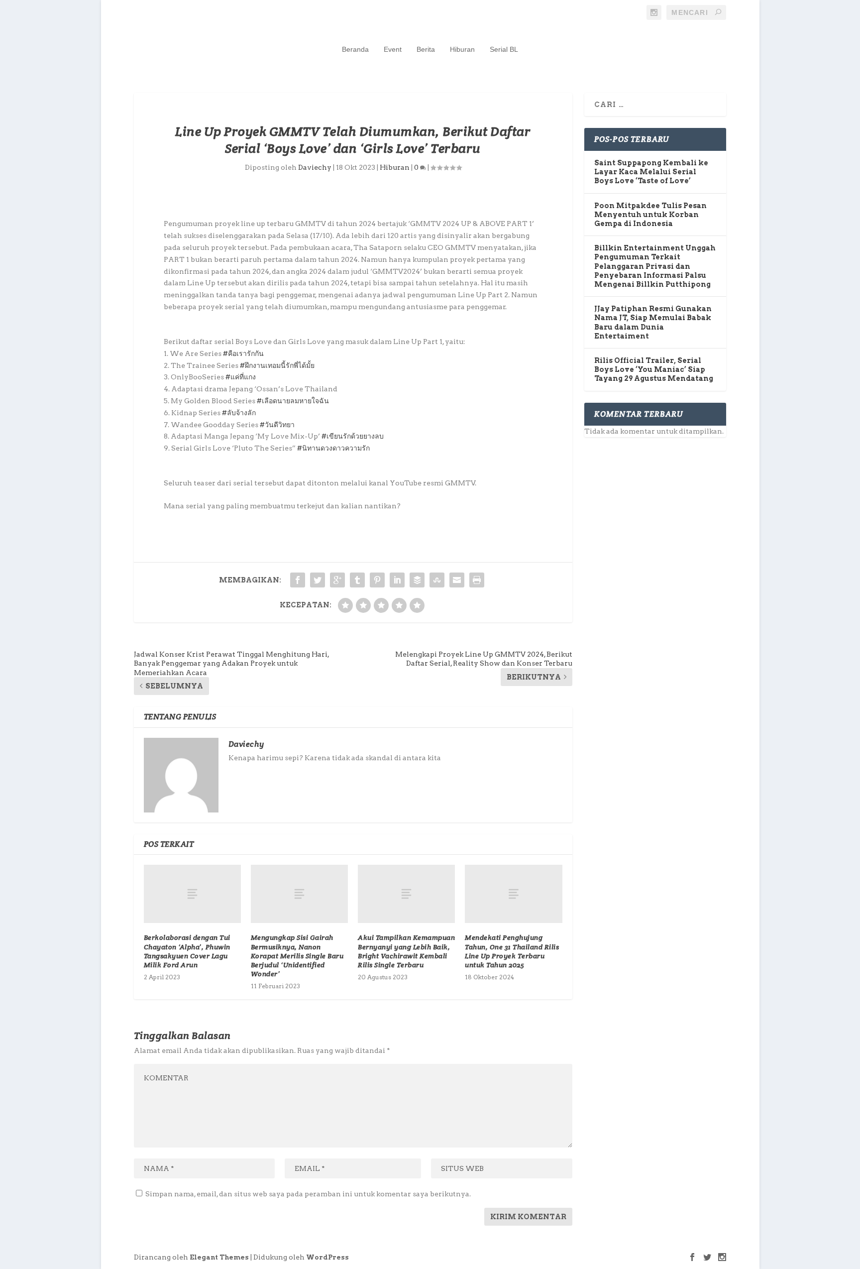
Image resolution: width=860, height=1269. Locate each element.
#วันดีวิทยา (277, 425)
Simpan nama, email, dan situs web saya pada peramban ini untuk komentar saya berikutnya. (308, 1194)
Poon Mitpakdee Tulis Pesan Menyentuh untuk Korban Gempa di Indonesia (650, 215)
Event (393, 49)
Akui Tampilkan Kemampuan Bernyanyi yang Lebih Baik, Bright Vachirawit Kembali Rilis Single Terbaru (406, 951)
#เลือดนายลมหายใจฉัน (293, 401)
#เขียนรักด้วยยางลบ (353, 436)
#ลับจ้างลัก (239, 413)
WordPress (327, 1257)
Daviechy (314, 167)
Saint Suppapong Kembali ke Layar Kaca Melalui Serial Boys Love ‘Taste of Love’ (651, 172)
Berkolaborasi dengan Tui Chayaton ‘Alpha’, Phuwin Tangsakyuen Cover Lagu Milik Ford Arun (187, 951)
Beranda (355, 49)
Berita (426, 49)
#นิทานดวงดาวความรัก (333, 448)
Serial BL (504, 49)
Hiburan (462, 49)
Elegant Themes (219, 1257)
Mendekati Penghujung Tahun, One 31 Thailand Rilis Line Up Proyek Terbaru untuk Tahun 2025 (512, 951)
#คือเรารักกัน (243, 353)
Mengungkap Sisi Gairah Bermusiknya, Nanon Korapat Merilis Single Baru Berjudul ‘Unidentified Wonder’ (297, 955)
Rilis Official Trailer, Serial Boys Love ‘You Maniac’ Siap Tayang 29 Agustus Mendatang (653, 369)
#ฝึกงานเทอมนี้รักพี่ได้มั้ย (277, 365)
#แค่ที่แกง (240, 377)
